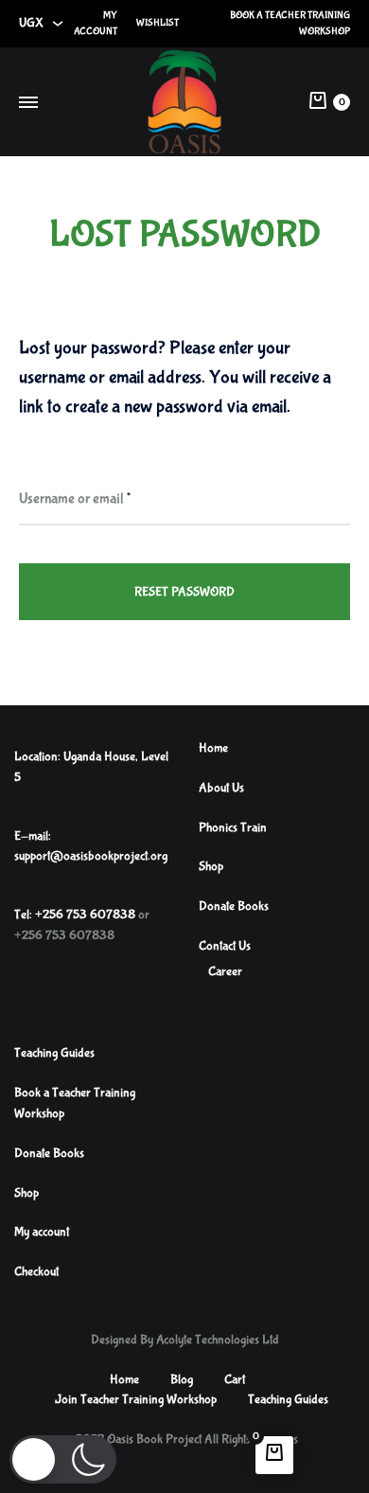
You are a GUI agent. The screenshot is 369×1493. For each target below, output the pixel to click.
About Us (221, 787)
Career (225, 971)
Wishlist (157, 22)
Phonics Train (233, 827)
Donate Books (234, 906)
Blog (181, 1379)
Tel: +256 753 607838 (74, 914)
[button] (62, 1459)
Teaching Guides (54, 1052)
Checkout (36, 1271)
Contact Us (225, 945)
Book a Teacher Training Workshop (290, 23)
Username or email (75, 498)
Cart (234, 1379)
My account (95, 23)
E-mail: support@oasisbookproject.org (90, 846)
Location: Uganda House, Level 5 (91, 767)
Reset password (184, 591)
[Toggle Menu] (28, 104)
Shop (211, 866)
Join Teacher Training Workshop (136, 1399)
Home (213, 747)
